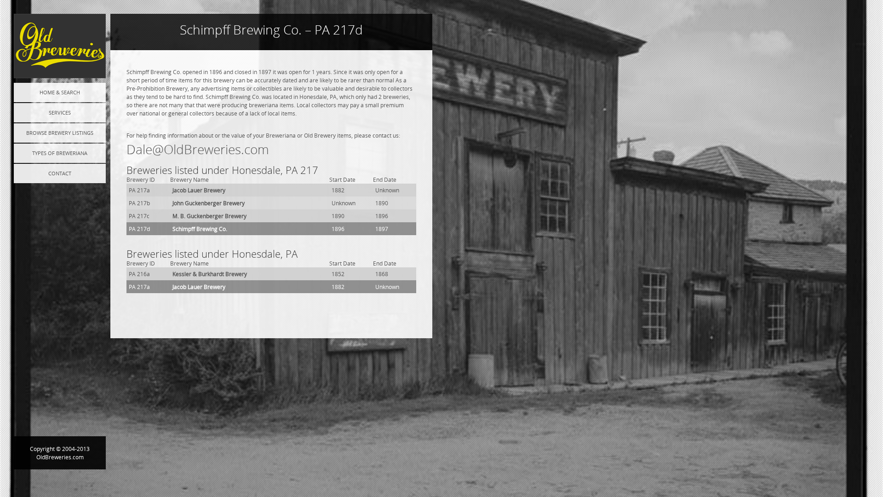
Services (60, 112)
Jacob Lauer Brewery (198, 190)
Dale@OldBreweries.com (197, 149)
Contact (59, 173)
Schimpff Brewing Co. (199, 228)
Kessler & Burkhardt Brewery (209, 273)
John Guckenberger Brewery (208, 203)
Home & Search (60, 92)
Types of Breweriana (59, 153)
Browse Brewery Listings (59, 132)
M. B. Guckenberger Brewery (209, 216)
